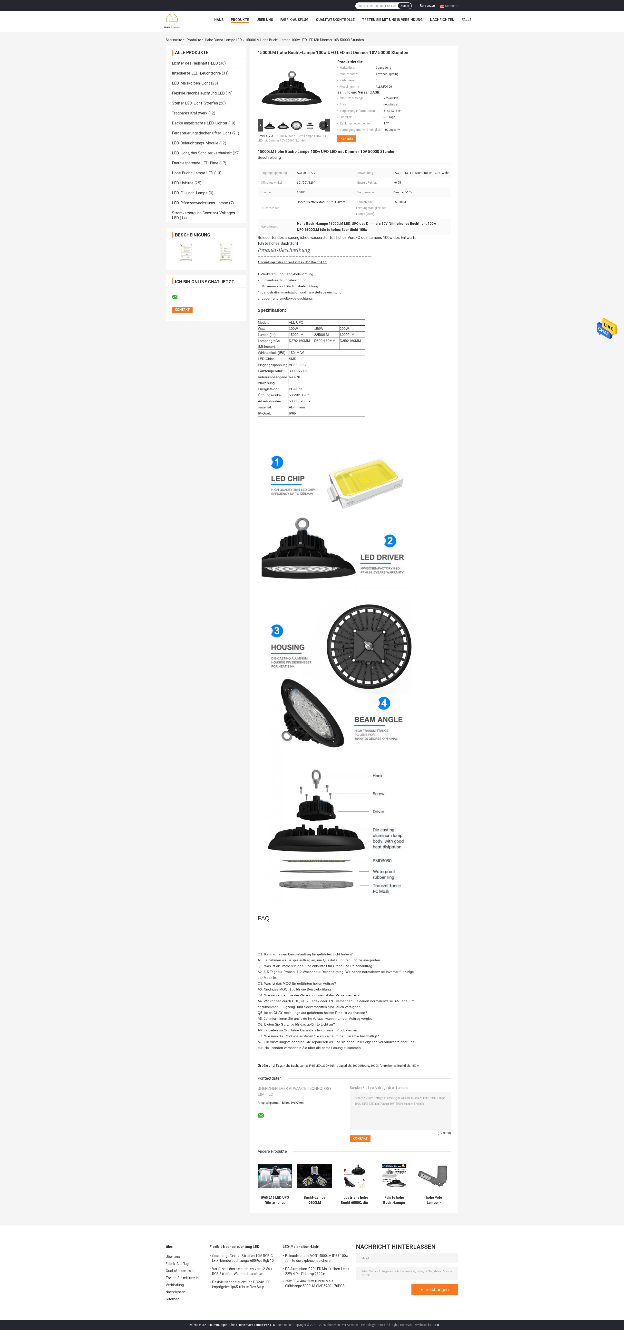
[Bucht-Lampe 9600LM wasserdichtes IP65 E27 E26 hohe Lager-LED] (314, 1176)
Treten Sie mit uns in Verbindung (392, 20)
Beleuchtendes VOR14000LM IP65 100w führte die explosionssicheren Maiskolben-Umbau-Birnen (317, 1259)
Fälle (466, 20)
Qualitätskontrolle (335, 20)
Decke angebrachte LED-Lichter (199, 123)
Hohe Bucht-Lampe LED (223, 40)
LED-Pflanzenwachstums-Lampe (200, 203)
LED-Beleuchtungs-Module (195, 143)
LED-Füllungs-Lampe (190, 193)
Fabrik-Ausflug (294, 20)
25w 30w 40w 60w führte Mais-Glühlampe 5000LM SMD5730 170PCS (315, 1283)
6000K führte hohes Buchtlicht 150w (394, 1065)
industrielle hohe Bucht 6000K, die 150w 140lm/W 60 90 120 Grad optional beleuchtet (354, 1200)
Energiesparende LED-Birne (195, 163)
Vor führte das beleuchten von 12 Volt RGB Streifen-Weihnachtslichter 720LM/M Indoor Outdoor (242, 1272)
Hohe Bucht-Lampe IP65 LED (302, 1065)
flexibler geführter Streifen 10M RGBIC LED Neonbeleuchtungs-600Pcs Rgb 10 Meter (243, 1259)
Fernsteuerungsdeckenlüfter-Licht (201, 133)
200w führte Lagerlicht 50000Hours (345, 1065)
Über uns (264, 20)
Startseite (174, 40)
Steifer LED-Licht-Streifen (195, 103)
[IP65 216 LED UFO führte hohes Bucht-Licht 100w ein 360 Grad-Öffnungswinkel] (275, 1176)
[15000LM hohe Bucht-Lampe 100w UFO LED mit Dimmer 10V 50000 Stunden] (292, 89)
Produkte (240, 20)
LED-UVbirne (183, 183)
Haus (219, 20)
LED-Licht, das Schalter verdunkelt (202, 153)
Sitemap (172, 1299)
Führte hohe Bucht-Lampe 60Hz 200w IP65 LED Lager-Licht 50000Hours (394, 1200)
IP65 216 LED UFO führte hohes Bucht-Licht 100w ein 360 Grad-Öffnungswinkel (275, 1200)
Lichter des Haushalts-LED (195, 63)
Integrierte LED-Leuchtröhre (196, 73)
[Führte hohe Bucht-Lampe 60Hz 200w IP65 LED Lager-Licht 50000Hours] (394, 1176)
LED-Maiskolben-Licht (191, 83)
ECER (435, 1325)
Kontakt (347, 139)
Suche (404, 6)
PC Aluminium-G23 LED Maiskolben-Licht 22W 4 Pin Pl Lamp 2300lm (317, 1271)
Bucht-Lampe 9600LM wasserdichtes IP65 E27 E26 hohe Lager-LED (314, 1200)
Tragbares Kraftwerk (189, 113)
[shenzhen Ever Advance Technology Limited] (172, 21)
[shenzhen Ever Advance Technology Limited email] (178, 297)
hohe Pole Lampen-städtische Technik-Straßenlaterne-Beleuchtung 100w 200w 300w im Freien (433, 1200)
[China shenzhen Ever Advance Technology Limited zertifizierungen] (186, 252)
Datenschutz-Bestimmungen (208, 1325)
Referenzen (427, 5)
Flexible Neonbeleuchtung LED (198, 93)
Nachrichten (442, 20)
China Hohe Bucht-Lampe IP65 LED (252, 1325)
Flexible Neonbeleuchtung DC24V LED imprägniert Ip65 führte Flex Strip (241, 1284)
